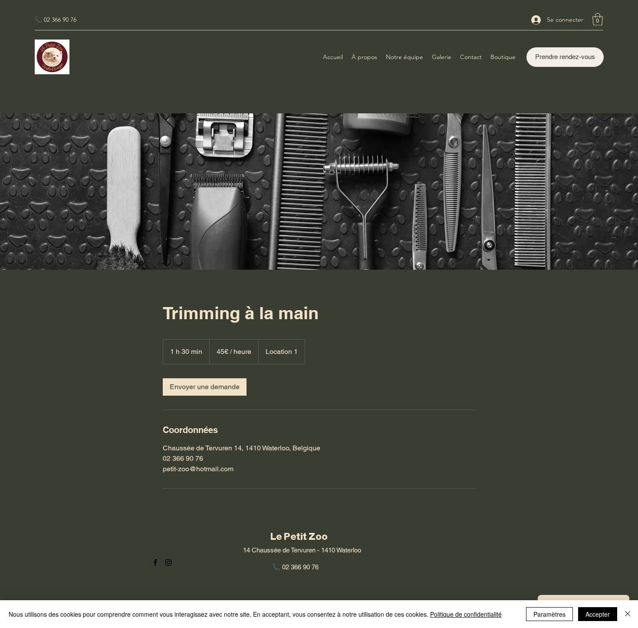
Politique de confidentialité (466, 614)
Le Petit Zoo (299, 536)
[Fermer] (627, 614)
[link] (205, 387)
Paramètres (549, 614)
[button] (597, 19)
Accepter (597, 614)
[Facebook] (155, 562)
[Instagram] (168, 562)
